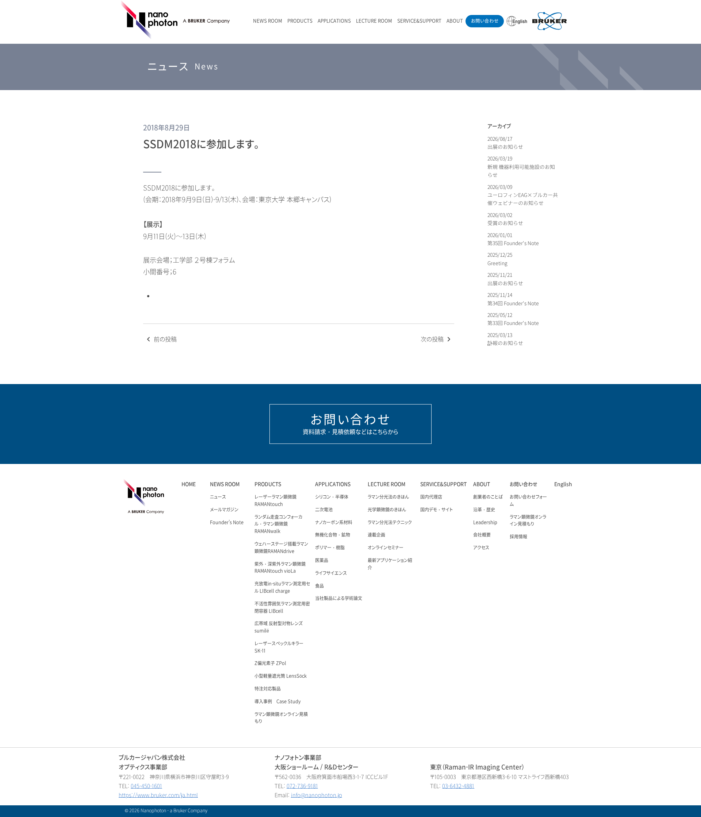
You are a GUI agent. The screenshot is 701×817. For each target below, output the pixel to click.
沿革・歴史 (484, 510)
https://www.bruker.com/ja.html (158, 795)
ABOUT (455, 21)
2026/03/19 (521, 166)
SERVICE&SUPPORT (419, 21)
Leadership (485, 523)
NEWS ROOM (267, 21)
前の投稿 (164, 339)
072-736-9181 (302, 786)
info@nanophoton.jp (316, 795)
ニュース (218, 497)
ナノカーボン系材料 (333, 523)
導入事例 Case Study (277, 702)
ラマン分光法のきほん (388, 497)
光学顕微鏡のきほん (387, 510)
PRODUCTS (300, 21)
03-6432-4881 (458, 786)
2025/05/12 (513, 318)
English (563, 484)
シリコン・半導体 (331, 497)
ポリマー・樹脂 (330, 548)
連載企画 (376, 535)
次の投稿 (433, 339)
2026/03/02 (505, 219)
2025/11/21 (505, 278)
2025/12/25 (500, 258)
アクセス (481, 548)
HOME (188, 484)
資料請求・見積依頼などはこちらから (350, 424)
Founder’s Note (227, 523)
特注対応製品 (267, 689)
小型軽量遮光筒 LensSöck (280, 676)
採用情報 (518, 537)
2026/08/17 (505, 142)
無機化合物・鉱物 (332, 535)
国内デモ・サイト (436, 510)
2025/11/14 (513, 298)
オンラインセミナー (385, 548)
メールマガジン (224, 510)
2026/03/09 (522, 195)
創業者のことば (488, 497)
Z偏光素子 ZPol (270, 663)
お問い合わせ (484, 21)
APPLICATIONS (334, 21)
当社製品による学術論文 (338, 598)
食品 (319, 586)
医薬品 (321, 561)
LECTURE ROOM (374, 21)
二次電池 (324, 510)
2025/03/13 (505, 339)
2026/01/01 (513, 239)
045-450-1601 (146, 786)
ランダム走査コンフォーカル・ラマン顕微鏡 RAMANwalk (278, 524)
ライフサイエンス (331, 573)
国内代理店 (431, 497)
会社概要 (482, 535)
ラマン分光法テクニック (390, 523)
